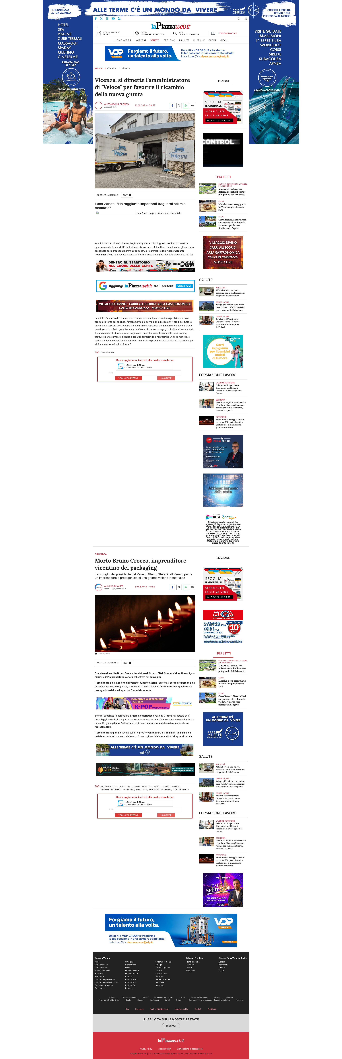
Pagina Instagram (109, 18)
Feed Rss (121, 18)
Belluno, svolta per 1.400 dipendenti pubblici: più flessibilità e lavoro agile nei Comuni (229, 389)
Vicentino (111, 68)
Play (125, 195)
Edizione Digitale (228, 33)
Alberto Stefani (171, 786)
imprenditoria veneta (160, 789)
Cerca (239, 19)
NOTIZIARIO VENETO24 (152, 34)
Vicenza (126, 68)
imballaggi (141, 789)
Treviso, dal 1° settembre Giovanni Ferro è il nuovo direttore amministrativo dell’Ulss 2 (228, 323)
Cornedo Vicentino (142, 786)
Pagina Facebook (97, 18)
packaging (128, 789)
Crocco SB (124, 786)
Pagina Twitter (103, 18)
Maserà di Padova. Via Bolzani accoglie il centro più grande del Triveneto (232, 192)
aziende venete (181, 789)
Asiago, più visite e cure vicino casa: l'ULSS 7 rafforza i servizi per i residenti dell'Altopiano (230, 307)
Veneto (98, 68)
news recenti (108, 352)
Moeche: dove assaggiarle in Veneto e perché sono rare (232, 207)
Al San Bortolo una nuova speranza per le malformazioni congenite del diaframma (230, 293)
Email (111, 373)
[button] (245, 19)
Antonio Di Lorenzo (116, 104)
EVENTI (106, 34)
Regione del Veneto (111, 789)
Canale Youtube (115, 18)
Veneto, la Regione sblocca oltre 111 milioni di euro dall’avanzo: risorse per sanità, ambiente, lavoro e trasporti (231, 406)
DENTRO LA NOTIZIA (189, 34)
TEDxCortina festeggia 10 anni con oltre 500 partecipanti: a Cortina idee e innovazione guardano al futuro (230, 423)
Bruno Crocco (109, 786)
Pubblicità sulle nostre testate (171, 1022)
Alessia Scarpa (113, 586)
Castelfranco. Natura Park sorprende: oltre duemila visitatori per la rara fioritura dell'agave (232, 224)
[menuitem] (122, 40)
